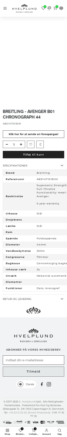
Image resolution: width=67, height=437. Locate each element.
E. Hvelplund (27, 401)
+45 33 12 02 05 (18, 412)
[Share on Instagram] (49, 384)
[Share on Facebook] (42, 384)
